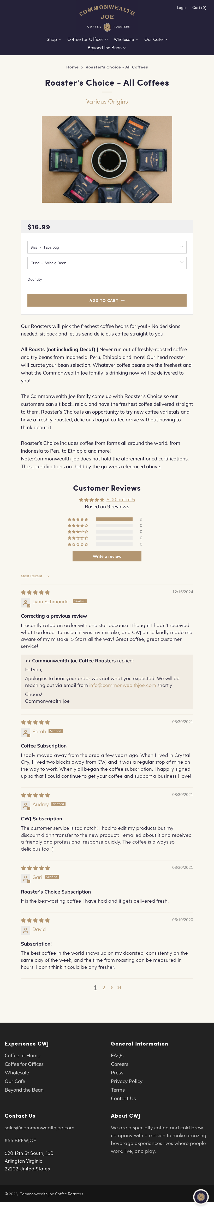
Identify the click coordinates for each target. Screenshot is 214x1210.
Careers (119, 1064)
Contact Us (123, 1098)
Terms (118, 1090)
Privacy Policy (126, 1081)
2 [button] (103, 987)
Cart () (199, 7)
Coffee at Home (22, 1055)
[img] (35, 592)
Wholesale (124, 39)
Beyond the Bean (105, 47)
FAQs (117, 1055)
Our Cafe (153, 39)
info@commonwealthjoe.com (122, 684)
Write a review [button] (107, 556)
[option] (107, 159)
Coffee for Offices (85, 39)
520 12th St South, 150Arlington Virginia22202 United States (29, 1160)
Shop (52, 39)
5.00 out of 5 (120, 499)
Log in (182, 7)
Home (72, 67)
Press (117, 1072)
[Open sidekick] (201, 1197)
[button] (78, 519)
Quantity (34, 279)
